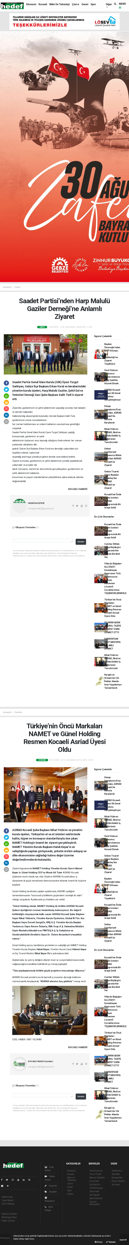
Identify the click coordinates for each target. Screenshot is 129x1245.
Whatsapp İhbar (9, 1217)
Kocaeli (43, 4)
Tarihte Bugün (96, 1188)
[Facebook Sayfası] (3, 1180)
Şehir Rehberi (96, 1198)
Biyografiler (117, 1177)
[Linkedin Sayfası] (25, 1180)
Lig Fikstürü (95, 1184)
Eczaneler (94, 1181)
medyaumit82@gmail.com (41, 508)
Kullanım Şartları (9, 1214)
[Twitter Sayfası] (8, 1180)
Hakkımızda (7, 1197)
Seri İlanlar (95, 1195)
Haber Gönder (8, 1220)
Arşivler (53, 1191)
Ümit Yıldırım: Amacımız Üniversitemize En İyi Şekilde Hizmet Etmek (112, 377)
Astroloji (116, 1184)
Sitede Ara (117, 1170)
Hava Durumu (96, 1170)
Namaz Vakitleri (97, 1177)
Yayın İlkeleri (8, 1200)
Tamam (112, 1242)
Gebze (17, 287)
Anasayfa (7, 287)
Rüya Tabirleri (118, 1181)
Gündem (18, 712)
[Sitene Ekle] (9, 1186)
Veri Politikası (8, 1204)
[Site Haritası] (3, 1186)
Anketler (116, 1174)
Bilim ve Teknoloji (59, 4)
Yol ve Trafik (95, 1174)
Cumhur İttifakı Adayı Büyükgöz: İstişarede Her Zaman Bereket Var (112, 550)
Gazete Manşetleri (95, 1202)
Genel (84, 4)
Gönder (80, 542)
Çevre (75, 4)
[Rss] (30, 1180)
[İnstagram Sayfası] (14, 1180)
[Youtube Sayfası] (19, 1180)
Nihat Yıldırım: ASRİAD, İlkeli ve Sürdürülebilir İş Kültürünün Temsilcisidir (112, 435)
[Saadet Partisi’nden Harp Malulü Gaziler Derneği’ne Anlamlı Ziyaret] (45, 354)
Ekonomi (31, 4)
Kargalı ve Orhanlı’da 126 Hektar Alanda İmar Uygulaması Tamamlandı (113, 681)
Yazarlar (52, 1185)
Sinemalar (94, 1191)
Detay (99, 1242)
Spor (93, 4)
